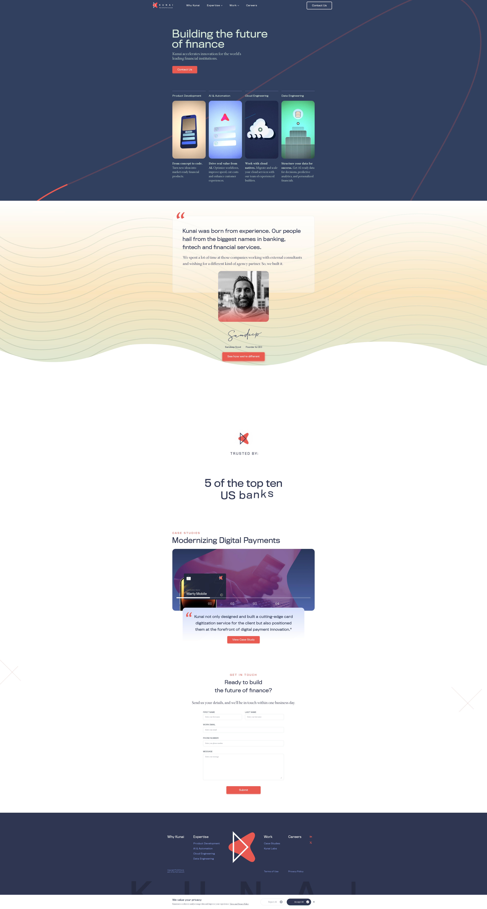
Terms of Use (271, 872)
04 (277, 604)
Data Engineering (203, 859)
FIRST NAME (209, 712)
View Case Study (243, 646)
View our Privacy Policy (239, 904)
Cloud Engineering (204, 854)
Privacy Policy (295, 872)
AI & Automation (203, 849)
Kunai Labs (270, 849)
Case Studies (272, 844)
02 (232, 604)
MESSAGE (207, 752)
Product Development (206, 844)
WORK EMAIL (209, 725)
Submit (243, 790)
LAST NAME (250, 712)
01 (210, 604)
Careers (294, 837)
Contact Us (319, 5)
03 (255, 604)
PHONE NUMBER (211, 738)
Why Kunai (175, 837)
